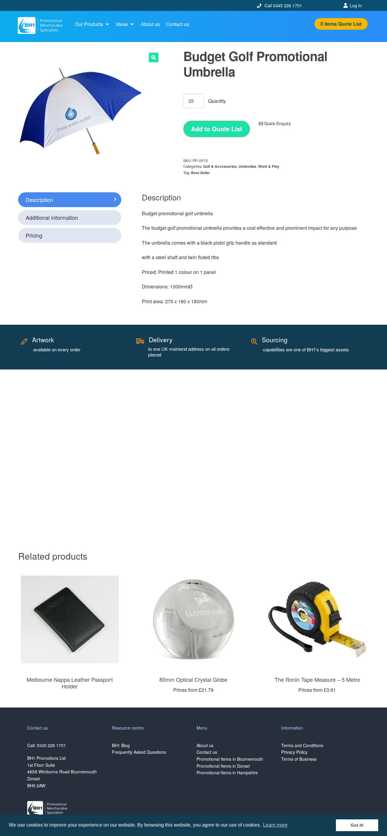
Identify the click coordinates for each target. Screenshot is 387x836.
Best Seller (200, 172)
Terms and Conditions (302, 745)
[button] (92, 24)
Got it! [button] (357, 825)
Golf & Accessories (220, 166)
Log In (356, 5)
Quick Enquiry (277, 123)
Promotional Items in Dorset (223, 766)
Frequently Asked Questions (139, 752)
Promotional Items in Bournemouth (230, 759)
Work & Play (268, 166)
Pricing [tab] (34, 235)
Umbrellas (247, 166)
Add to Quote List (216, 128)
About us (205, 745)
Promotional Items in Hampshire (227, 772)
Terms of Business (299, 759)
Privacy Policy (294, 752)
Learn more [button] (275, 825)
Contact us (207, 752)
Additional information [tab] (52, 217)
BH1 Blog (121, 745)
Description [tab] (39, 199)
